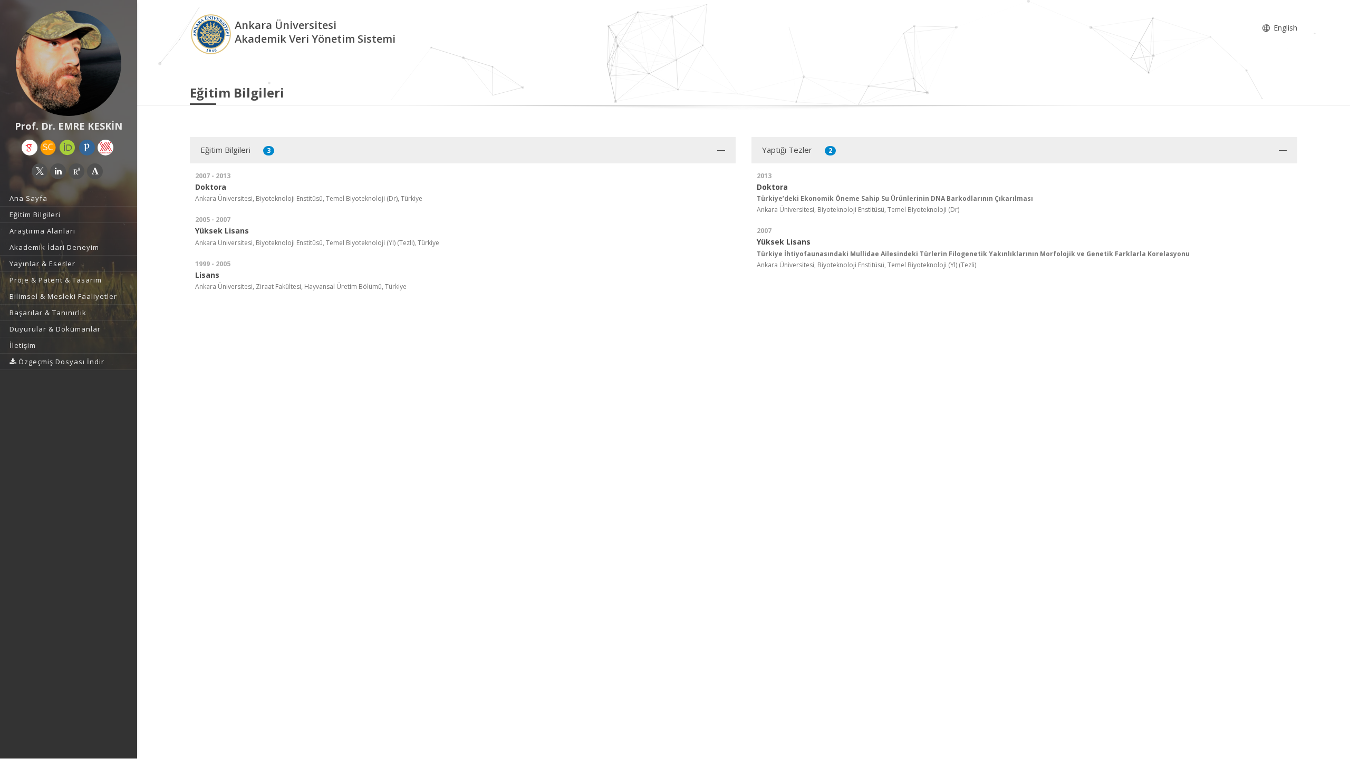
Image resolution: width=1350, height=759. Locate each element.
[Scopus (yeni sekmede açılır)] (48, 147)
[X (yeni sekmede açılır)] (39, 171)
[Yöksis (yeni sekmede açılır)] (105, 147)
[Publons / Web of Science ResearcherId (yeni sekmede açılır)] (87, 147)
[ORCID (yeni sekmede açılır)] (67, 147)
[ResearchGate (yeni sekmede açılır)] (76, 171)
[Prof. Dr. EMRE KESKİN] (68, 63)
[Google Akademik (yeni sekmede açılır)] (29, 147)
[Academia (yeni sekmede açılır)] (95, 171)
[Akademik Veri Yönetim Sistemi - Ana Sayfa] (212, 33)
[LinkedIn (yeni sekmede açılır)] (58, 171)
